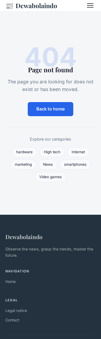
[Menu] (90, 5)
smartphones (75, 164)
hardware (24, 152)
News (48, 164)
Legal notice (16, 310)
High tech (52, 152)
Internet (78, 152)
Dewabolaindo (31, 5)
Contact (12, 320)
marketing (23, 164)
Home (10, 281)
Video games (50, 177)
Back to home (50, 109)
